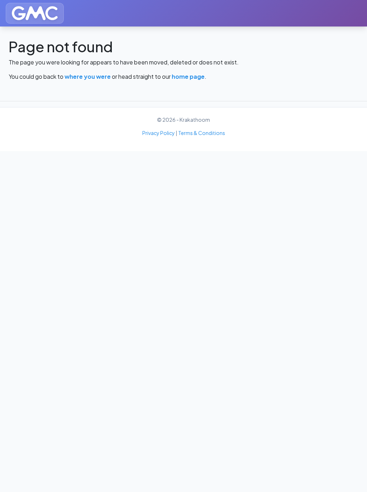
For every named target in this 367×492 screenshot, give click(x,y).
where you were (88, 76)
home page (188, 76)
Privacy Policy (158, 133)
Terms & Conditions (201, 133)
